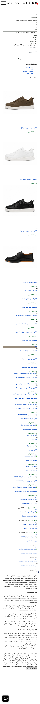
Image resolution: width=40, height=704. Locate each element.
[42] (20, 27)
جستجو (19, 59)
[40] (20, 23)
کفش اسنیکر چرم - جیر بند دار (28, 697)
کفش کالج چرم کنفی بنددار (29, 385)
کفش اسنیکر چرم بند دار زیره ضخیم (26, 540)
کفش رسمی (29, 67)
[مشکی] (20, 37)
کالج (32, 69)
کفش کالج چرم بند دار (31, 334)
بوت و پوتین (29, 73)
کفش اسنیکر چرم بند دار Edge (28, 128)
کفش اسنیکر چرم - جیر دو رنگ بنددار (26, 489)
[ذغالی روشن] (20, 42)
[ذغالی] (20, 39)
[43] (20, 29)
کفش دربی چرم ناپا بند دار (30, 282)
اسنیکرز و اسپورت (28, 71)
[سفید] (20, 35)
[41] (20, 25)
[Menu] (3, 3)
